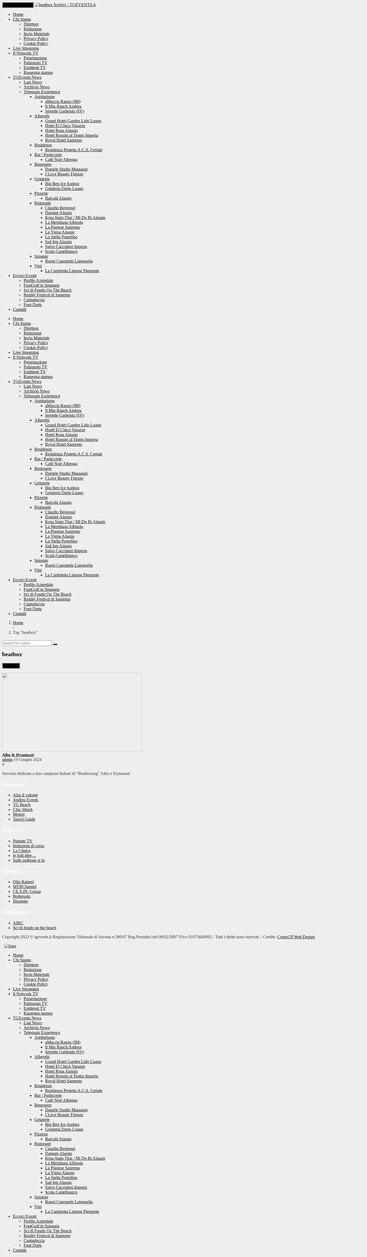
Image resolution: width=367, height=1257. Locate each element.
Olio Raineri (23, 881)
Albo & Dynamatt (18, 755)
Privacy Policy (36, 38)
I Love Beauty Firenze (64, 174)
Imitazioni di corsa (28, 845)
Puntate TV (23, 841)
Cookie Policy (36, 43)
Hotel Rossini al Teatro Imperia (71, 135)
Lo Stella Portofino (61, 237)
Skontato (20, 901)
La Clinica (22, 850)
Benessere (43, 164)
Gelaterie (42, 179)
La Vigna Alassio (59, 232)
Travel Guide (24, 819)
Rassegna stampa (38, 72)
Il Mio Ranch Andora (63, 106)
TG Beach (22, 804)
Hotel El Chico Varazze (65, 125)
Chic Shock (23, 809)
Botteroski (21, 896)
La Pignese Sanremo (62, 227)
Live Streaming (26, 48)
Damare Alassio (58, 212)
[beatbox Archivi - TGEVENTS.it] (65, 4)
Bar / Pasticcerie (48, 154)
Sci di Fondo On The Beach (47, 290)
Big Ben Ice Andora (62, 183)
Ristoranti (42, 203)
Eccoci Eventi (25, 275)
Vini (38, 266)
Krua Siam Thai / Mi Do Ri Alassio (75, 217)
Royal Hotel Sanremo (63, 140)
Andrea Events (25, 800)
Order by (11, 666)
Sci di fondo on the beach (34, 927)
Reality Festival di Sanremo (47, 295)
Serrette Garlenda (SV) (64, 111)
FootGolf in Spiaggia (41, 285)
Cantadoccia (34, 299)
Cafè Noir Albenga (61, 159)
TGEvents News (27, 77)
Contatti (19, 309)
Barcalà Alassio (58, 198)
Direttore (31, 24)
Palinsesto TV (36, 62)
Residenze (43, 145)
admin (7, 759)
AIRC (18, 923)
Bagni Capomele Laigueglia (69, 261)
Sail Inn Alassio (58, 241)
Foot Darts (33, 304)
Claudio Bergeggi (60, 208)
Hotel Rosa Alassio (61, 130)
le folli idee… (24, 855)
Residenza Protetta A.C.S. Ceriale (73, 150)
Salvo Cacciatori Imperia (66, 246)
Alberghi (41, 116)
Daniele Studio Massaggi (66, 169)
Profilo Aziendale (38, 280)
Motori (18, 814)
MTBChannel (25, 886)
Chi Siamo (22, 19)
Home (18, 14)
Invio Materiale (36, 33)
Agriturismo (44, 96)
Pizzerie (41, 193)
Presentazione (35, 58)
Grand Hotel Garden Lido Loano (73, 120)
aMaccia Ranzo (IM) (62, 101)
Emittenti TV (35, 67)
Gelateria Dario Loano (64, 188)
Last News (33, 82)
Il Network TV (25, 53)
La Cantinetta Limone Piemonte (72, 270)
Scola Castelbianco (61, 251)
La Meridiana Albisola (64, 222)
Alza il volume (25, 795)
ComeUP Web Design (296, 937)
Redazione (33, 29)
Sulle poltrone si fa (29, 860)
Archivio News (37, 87)
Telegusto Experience (42, 91)
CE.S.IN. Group (27, 891)
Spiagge (41, 256)
